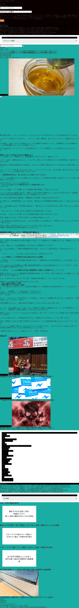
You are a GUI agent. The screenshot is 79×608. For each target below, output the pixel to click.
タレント (5, 462)
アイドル (5, 454)
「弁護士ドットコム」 (8, 254)
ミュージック (7, 459)
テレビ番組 (6, 447)
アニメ (4, 457)
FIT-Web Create (22, 607)
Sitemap (3, 600)
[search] (23, 46)
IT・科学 (5, 474)
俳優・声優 (6, 472)
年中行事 (5, 469)
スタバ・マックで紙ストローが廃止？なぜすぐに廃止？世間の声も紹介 (26, 547)
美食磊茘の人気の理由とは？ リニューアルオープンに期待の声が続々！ (27, 376)
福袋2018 (5, 449)
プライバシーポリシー (8, 604)
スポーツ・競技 (7, 456)
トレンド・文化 (6, 426)
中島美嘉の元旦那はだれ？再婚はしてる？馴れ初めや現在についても (25, 31)
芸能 (3, 443)
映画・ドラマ (7, 464)
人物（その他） (7, 480)
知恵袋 (4, 434)
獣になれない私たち (9, 439)
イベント (5, 452)
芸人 (3, 466)
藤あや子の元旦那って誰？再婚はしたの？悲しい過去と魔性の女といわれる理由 (29, 29)
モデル (4, 444)
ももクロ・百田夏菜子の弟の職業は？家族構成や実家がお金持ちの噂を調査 (28, 32)
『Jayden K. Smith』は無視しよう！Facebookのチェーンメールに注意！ (27, 400)
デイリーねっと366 (20, 605)
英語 (3, 438)
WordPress (42, 607)
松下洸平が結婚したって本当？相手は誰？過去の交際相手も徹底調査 (25, 569)
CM (3, 477)
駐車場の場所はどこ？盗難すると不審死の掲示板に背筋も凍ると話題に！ (27, 428)
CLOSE (3, 4)
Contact (3, 602)
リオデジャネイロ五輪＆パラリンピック (16, 446)
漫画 (3, 467)
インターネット (15, 57)
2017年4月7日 (53, 237)
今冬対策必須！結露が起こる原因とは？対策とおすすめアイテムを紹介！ (27, 597)
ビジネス (5, 470)
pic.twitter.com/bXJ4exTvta (59, 235)
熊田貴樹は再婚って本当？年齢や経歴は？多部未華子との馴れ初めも (25, 34)
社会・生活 (4, 49)
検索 (2, 20)
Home (2, 599)
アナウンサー (7, 475)
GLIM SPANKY (7, 441)
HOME (2, 48)
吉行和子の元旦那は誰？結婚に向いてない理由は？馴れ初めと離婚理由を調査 (29, 27)
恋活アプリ (6, 436)
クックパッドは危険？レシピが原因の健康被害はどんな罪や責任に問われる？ (29, 51)
